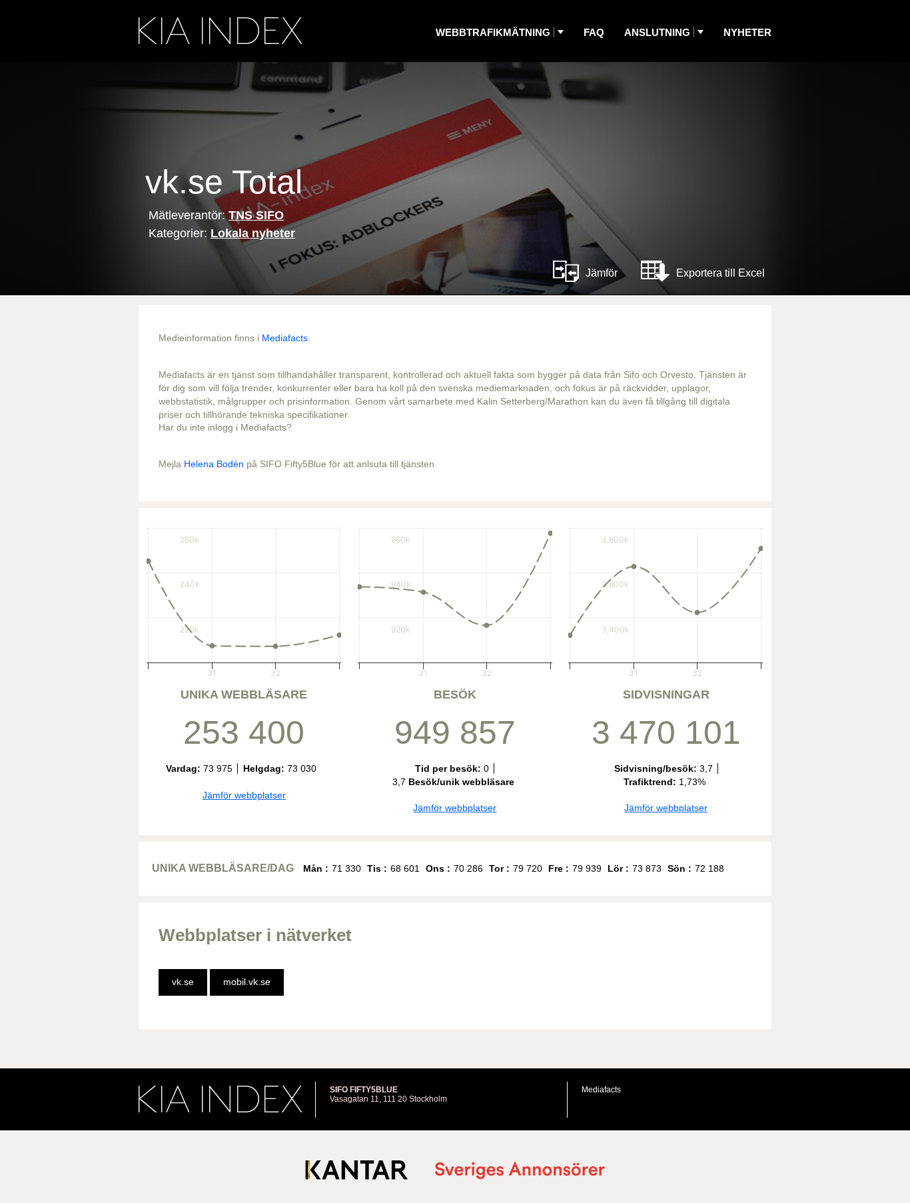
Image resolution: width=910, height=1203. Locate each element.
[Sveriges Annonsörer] (520, 1171)
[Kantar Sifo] (356, 1172)
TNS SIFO (256, 215)
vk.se (183, 981)
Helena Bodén (214, 464)
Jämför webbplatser (244, 795)
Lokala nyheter (253, 233)
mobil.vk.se (246, 981)
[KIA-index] (220, 30)
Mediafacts (285, 338)
